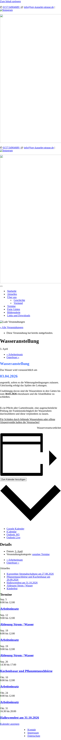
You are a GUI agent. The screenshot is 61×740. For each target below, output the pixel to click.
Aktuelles (12, 294)
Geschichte (19, 300)
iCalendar (11, 531)
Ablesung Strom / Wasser (20, 585)
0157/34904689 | (12, 7)
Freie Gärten (13, 309)
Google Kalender (15, 528)
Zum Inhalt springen (10, 1)
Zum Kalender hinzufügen (13, 479)
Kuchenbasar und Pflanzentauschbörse (26, 671)
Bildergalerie (13, 312)
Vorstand (18, 303)
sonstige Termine (41, 554)
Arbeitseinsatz (15, 354)
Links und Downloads (18, 315)
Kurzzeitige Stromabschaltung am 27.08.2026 (30, 573)
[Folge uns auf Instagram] (6, 10)
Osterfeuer (13, 357)
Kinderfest (12, 588)
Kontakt (31, 729)
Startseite (11, 291)
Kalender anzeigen (9, 724)
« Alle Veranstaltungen (11, 327)
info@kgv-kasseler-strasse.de (39, 7)
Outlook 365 (13, 534)
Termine (11, 306)
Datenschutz (33, 735)
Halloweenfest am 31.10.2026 (22, 582)
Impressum (33, 732)
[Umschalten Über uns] (57, 297)
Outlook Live (13, 537)
